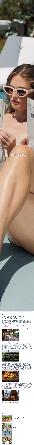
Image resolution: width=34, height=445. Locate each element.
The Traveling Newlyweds (9, 404)
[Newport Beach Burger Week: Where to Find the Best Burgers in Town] (17, 418)
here (18, 402)
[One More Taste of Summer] (17, 427)
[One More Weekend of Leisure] (17, 437)
